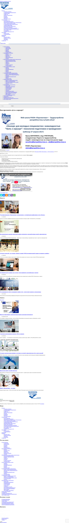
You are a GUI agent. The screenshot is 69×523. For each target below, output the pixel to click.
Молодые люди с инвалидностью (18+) (12, 74)
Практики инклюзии (9, 57)
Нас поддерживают (7, 18)
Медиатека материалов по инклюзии (10, 425)
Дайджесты (6, 458)
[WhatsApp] (14, 195)
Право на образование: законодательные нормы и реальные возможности (16, 314)
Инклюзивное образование (8, 21)
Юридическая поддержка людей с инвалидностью (12, 22)
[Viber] (12, 195)
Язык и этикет (4, 501)
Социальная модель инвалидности (10, 12)
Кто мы (3, 10)
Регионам (7, 49)
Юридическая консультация (10, 60)
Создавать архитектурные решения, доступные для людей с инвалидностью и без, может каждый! (21, 353)
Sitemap (3, 519)
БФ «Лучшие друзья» (7, 29)
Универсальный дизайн (8, 25)
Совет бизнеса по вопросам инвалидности (11, 28)
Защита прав (8, 85)
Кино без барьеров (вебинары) (9, 488)
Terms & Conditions (5, 518)
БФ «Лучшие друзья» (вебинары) (9, 487)
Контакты (5, 415)
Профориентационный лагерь (11, 76)
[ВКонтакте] (4, 195)
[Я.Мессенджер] (1, 195)
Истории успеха (8, 52)
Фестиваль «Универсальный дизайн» (10, 477)
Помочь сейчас (6, 33)
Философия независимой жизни (7, 502)
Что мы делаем (4, 19)
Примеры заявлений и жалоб (11, 61)
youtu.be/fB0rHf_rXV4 (4, 192)
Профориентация (9, 87)
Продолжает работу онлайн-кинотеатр (8, 370)
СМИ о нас (6, 14)
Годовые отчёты (7, 13)
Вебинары (7, 51)
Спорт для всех (8, 89)
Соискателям (8, 47)
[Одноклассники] (6, 195)
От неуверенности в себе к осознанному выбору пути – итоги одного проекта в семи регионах (20, 291)
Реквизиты (6, 17)
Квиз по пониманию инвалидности (8, 504)
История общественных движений (8, 503)
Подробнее (42, 403)
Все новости (2, 200)
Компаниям (4, 35)
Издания (5, 16)
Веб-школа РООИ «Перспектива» (10, 26)
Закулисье (5, 38)
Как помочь (4, 32)
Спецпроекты (6, 30)
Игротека (7, 75)
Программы (6, 39)
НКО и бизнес (8, 93)
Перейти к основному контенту (5, 1)
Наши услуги (8, 56)
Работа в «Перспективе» (8, 15)
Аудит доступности (7, 478)
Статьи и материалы (9, 64)
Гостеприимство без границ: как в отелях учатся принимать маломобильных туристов (19, 272)
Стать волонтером (7, 34)
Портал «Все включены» (8, 95)
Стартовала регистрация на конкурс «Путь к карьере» (12, 333)
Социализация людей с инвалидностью (11, 24)
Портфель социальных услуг (9, 31)
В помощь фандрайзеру (6, 499)
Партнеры (7, 68)
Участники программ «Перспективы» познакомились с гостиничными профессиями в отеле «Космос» (22, 214)
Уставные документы (7, 11)
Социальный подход (5, 500)
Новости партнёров (7, 435)
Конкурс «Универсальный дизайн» (12, 80)
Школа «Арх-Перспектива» (10, 81)
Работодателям (8, 48)
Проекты (7, 67)
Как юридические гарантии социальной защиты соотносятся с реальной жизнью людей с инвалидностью (23, 234)
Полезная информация (9, 69)
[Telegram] (9, 195)
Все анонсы (2, 299)
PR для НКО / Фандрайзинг (10, 94)
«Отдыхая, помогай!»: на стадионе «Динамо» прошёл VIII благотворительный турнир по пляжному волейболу (24, 253)
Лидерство (7, 90)
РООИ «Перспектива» (6, 521)
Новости (3, 36)
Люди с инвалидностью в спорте (9, 23)
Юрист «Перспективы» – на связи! (7, 388)
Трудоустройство (7, 20)
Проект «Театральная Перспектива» (12, 73)
